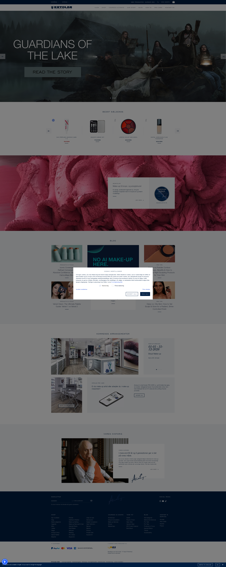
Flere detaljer (146, 289)
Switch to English (205, 564)
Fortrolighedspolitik (116, 282)
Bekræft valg (132, 294)
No (217, 564)
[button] (4, 561)
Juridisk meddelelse (81, 289)
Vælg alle (145, 294)
